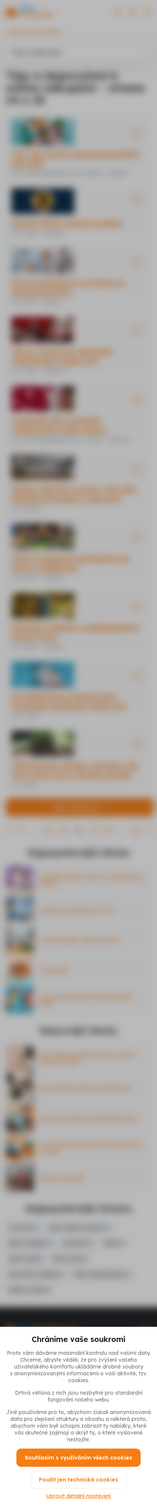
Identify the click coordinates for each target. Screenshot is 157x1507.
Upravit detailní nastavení (78, 1496)
